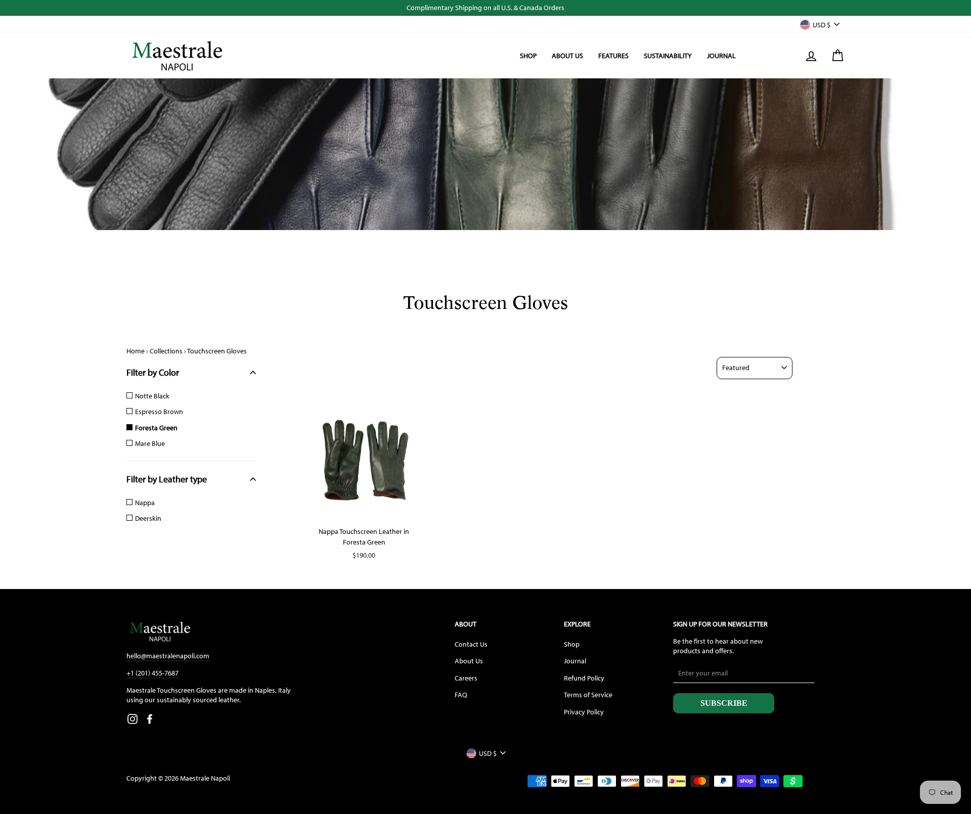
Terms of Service (588, 694)
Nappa (145, 502)
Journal (721, 55)
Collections (166, 350)
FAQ (461, 694)
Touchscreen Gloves (217, 350)
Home (135, 350)
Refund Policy (584, 678)
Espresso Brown (159, 411)
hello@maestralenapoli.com (167, 655)
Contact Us (471, 644)
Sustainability (668, 55)
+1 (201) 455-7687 (152, 672)
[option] (485, 7)
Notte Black (152, 395)
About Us (567, 55)
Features (613, 55)
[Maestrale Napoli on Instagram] (132, 718)
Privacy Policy (584, 711)
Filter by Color (152, 372)
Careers (466, 678)
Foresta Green (156, 427)
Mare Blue (150, 443)
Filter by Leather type (166, 479)
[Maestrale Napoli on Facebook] (150, 718)
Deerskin (148, 518)
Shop (528, 55)
